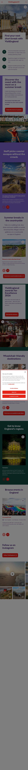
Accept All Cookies (13, 396)
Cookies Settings (14, 388)
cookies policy (11, 384)
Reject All (14, 392)
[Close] (25, 372)
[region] (14, 385)
